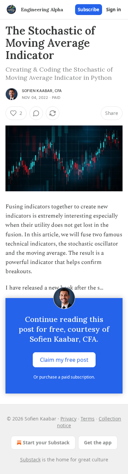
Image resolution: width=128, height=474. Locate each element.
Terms (88, 418)
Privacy (68, 418)
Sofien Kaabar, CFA (42, 90)
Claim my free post (64, 359)
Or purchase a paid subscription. (64, 377)
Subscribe (88, 9)
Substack (30, 459)
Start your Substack (46, 442)
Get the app (98, 442)
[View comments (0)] (36, 113)
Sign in (113, 9)
